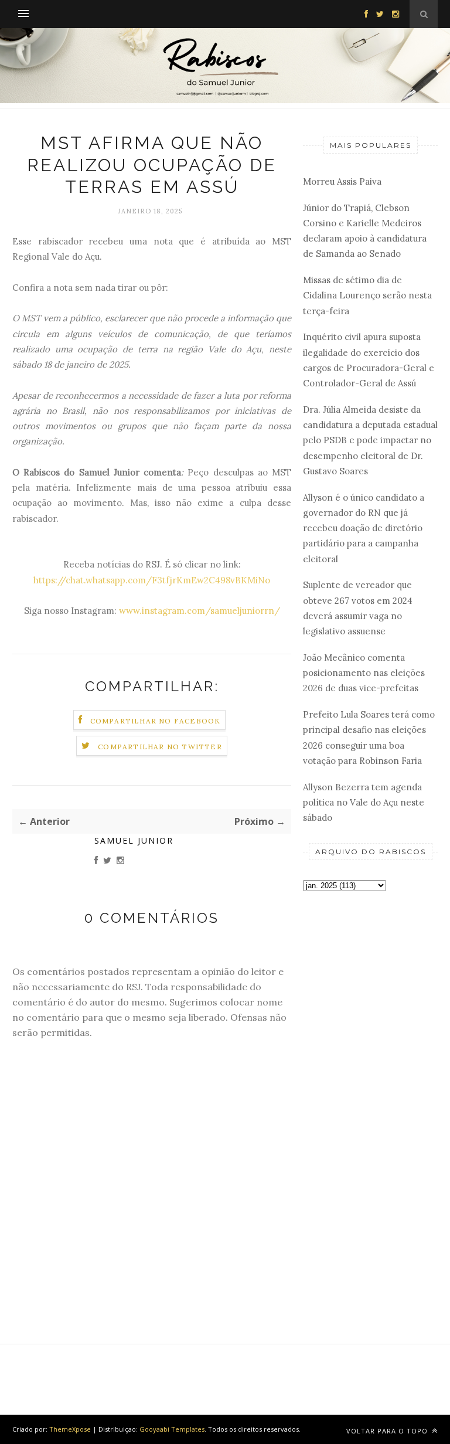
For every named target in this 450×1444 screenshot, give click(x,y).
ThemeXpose (70, 1429)
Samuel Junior (133, 840)
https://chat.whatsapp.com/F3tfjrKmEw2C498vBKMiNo (151, 580)
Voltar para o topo (388, 1430)
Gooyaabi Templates (171, 1429)
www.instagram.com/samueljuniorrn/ (199, 610)
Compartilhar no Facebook (155, 720)
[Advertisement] (370, 969)
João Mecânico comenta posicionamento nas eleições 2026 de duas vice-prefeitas (364, 673)
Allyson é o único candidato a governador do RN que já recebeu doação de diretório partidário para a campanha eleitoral (363, 528)
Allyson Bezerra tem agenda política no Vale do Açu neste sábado (363, 803)
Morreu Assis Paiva (342, 181)
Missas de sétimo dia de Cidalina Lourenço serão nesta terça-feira (367, 295)
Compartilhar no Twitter (160, 746)
